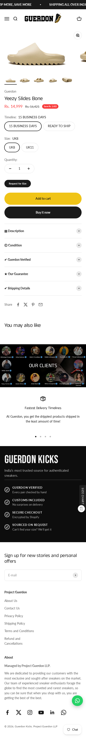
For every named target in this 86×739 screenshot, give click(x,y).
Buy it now (43, 212)
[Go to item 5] (67, 80)
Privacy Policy (13, 616)
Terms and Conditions (19, 631)
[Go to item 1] (10, 80)
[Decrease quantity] (10, 168)
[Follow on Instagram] (30, 712)
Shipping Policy (14, 623)
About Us (10, 601)
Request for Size (17, 183)
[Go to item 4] (53, 80)
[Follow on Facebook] (7, 712)
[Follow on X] (19, 712)
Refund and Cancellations (13, 641)
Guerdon (10, 91)
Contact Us (12, 608)
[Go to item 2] (25, 80)
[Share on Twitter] (25, 304)
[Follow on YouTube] (41, 712)
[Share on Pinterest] (33, 304)
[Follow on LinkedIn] (52, 712)
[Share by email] (40, 304)
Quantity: (10, 160)
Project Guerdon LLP (45, 726)
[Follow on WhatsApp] (64, 712)
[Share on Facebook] (18, 304)
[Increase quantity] (28, 168)
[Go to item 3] (39, 80)
